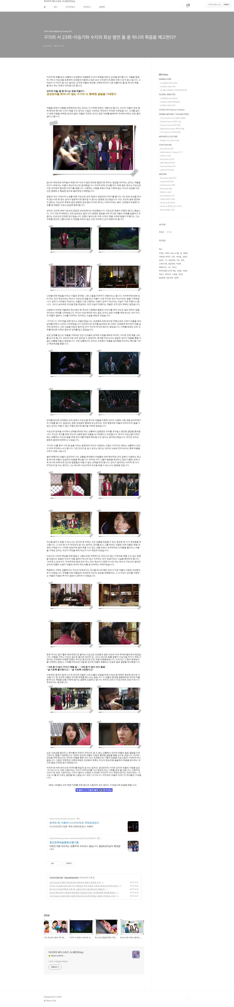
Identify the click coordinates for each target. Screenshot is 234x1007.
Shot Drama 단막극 (167, 159)
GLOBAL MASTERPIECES (170, 102)
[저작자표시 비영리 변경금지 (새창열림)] (78, 863)
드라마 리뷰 (163, 264)
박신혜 (178, 264)
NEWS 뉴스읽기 (165, 192)
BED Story (163, 75)
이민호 (180, 274)
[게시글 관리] (59, 863)
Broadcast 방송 (166, 189)
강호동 (179, 271)
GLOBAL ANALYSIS (167, 87)
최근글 (161, 232)
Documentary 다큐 (167, 196)
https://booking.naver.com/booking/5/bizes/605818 (72, 838)
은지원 (161, 253)
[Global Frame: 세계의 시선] (170, 122)
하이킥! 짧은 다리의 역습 (167, 271)
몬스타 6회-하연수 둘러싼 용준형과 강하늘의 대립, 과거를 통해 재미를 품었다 (82, 892)
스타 (169, 267)
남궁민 (161, 260)
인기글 (169, 232)
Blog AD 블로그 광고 (167, 210)
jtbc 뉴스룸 (175, 253)
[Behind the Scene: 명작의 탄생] (172, 129)
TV (166, 260)
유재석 (167, 253)
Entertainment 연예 (167, 185)
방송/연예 (172, 260)
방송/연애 (171, 264)
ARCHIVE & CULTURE (168, 137)
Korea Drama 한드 (72, 877)
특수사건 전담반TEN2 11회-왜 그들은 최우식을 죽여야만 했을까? (77, 889)
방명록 (102, 7)
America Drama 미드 (168, 166)
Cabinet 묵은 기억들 (167, 199)
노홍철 (174, 274)
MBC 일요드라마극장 (167, 163)
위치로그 (87, 7)
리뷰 (173, 257)
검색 (182, 5)
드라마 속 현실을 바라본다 (58, 961)
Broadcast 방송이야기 (168, 178)
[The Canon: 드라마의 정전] (170, 132)
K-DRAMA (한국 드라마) (168, 83)
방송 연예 (169, 278)
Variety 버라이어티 (167, 182)
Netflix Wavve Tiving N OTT (171, 152)
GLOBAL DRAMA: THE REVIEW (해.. (173, 90)
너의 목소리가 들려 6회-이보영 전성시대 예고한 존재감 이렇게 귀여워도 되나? (82, 896)
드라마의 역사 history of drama (171, 110)
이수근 (174, 267)
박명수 (185, 271)
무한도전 (168, 274)
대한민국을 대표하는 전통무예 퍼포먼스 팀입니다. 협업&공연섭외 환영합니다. (84, 847)
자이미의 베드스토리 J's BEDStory (59, 1)
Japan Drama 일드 (167, 170)
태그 (56, 7)
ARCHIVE (163, 174)
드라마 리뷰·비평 (56, 877)
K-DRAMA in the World (169, 98)
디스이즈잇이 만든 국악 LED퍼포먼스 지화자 (71, 826)
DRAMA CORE (165, 79)
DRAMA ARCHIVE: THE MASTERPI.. (174, 114)
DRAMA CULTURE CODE (169, 140)
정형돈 (185, 253)
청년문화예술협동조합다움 (64, 842)
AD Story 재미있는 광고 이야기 (171, 206)
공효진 (185, 257)
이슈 (178, 260)
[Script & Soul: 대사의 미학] (170, 125)
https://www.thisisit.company (62, 818)
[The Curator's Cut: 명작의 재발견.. (173, 118)
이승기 (161, 274)
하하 (182, 260)
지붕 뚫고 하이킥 (164, 257)
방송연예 (162, 278)
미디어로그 (70, 7)
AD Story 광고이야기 (167, 203)
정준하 (176, 278)
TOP (188, 998)
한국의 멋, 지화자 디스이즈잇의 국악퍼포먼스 (74, 822)
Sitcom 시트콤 (165, 156)
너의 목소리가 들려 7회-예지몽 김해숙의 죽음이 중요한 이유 (75, 882)
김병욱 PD (162, 267)
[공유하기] (56, 863)
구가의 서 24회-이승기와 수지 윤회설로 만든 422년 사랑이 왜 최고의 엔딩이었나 (83, 886)
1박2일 (178, 257)
